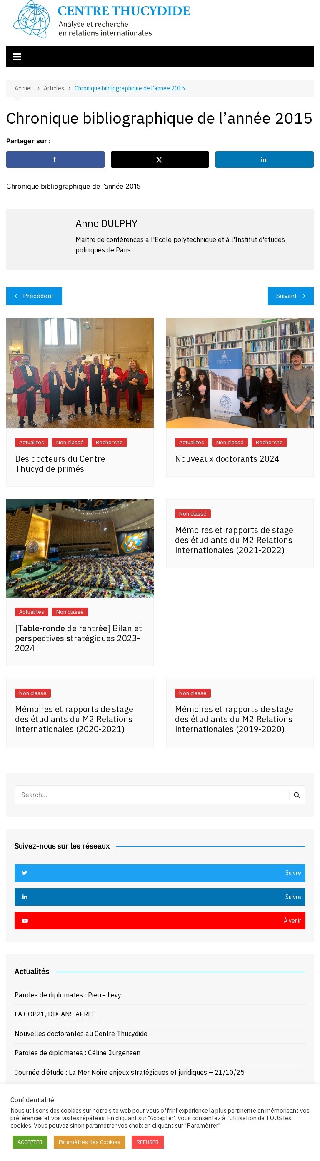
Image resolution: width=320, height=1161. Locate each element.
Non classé (70, 442)
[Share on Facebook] (55, 159)
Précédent (38, 296)
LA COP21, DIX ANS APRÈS (55, 1014)
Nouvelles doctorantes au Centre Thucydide (81, 1033)
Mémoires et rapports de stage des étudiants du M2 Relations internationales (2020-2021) (74, 719)
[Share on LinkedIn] (264, 159)
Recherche (109, 442)
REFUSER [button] (148, 1142)
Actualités (31, 442)
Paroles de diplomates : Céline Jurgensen (77, 1053)
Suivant (286, 296)
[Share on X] (160, 159)
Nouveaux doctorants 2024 (227, 458)
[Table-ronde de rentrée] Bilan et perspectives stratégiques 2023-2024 (78, 638)
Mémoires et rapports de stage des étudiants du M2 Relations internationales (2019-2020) (234, 719)
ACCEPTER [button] (30, 1142)
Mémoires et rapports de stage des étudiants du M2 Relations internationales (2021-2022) (234, 540)
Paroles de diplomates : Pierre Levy (68, 995)
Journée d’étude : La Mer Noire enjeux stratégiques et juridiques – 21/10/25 (130, 1072)
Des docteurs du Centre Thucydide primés (60, 463)
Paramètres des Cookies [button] (89, 1142)
